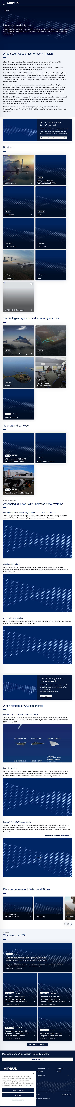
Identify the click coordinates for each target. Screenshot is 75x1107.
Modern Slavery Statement (40, 1098)
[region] (18, 1088)
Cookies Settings (18, 1100)
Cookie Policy (27, 1085)
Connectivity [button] (40, 916)
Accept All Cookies (18, 1090)
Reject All (18, 1095)
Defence (7, 10)
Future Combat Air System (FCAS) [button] (12, 915)
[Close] (34, 1074)
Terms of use (36, 1094)
